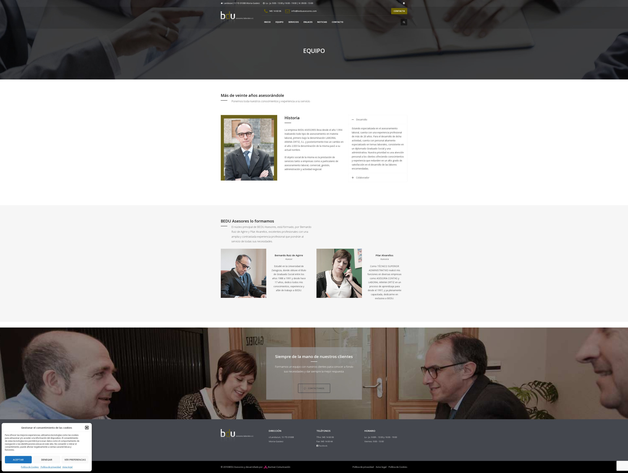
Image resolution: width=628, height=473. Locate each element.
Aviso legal (67, 467)
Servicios (293, 22)
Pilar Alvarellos (384, 255)
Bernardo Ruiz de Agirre (289, 255)
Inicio (267, 22)
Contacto (337, 22)
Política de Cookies (30, 467)
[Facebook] (404, 3)
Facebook (322, 446)
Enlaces (308, 22)
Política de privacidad (50, 467)
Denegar (46, 459)
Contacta (399, 11)
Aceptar (18, 459)
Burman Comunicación (279, 466)
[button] (86, 427)
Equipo (279, 22)
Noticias (322, 22)
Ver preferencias (75, 459)
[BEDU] (237, 17)
